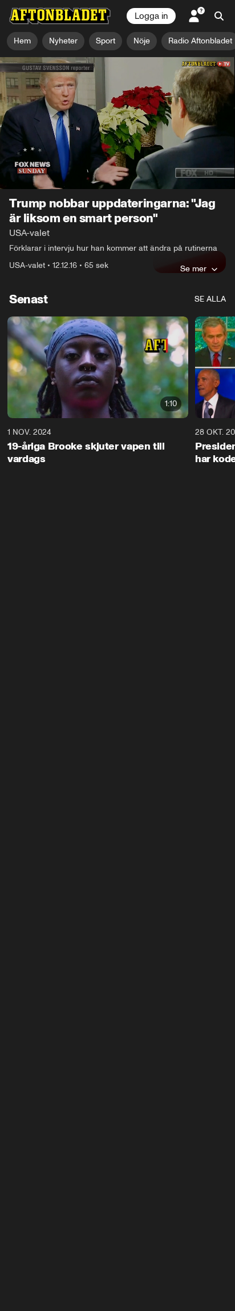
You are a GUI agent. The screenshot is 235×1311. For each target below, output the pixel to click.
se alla (210, 299)
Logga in (151, 16)
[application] (117, 123)
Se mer (193, 268)
